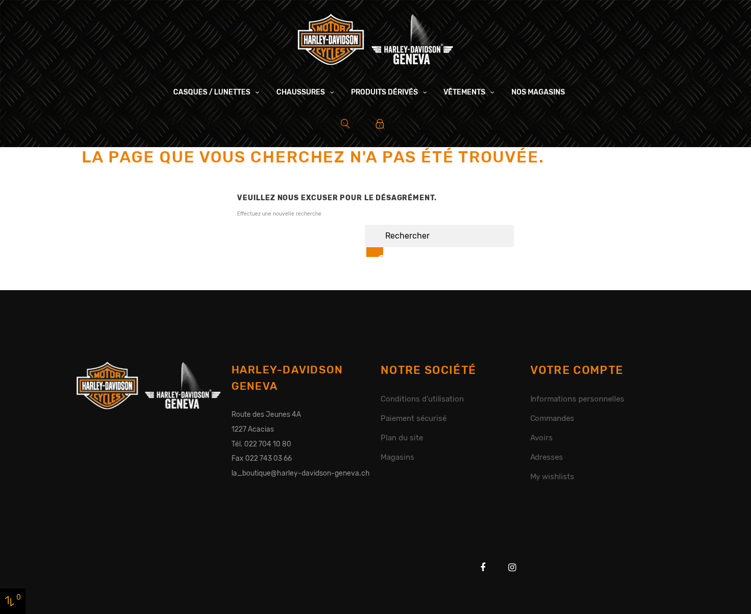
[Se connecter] (380, 124)
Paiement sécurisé (414, 418)
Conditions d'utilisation (422, 399)
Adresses (547, 457)
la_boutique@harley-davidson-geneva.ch (300, 473)
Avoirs (541, 437)
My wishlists (552, 476)
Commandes (552, 418)
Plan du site (402, 437)
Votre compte (577, 370)
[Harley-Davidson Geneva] (375, 39)
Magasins (397, 457)
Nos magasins (538, 92)
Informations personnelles (577, 399)
